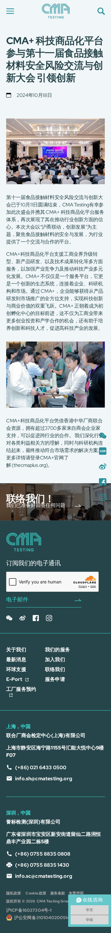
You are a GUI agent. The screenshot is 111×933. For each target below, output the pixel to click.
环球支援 (16, 669)
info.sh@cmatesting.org (43, 778)
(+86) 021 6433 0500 (40, 767)
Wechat (9, 620)
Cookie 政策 (36, 893)
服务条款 (57, 893)
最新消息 (16, 659)
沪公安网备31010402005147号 (45, 917)
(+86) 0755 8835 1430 (42, 865)
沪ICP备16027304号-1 (29, 910)
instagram (49, 620)
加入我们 (55, 659)
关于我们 (16, 649)
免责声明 (76, 893)
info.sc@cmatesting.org (43, 876)
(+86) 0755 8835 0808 (43, 854)
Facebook (36, 620)
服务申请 (55, 679)
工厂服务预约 (21, 689)
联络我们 (55, 669)
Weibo (22, 620)
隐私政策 (13, 893)
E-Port (14, 679)
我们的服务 (57, 649)
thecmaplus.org (30, 465)
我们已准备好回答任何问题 (35, 505)
